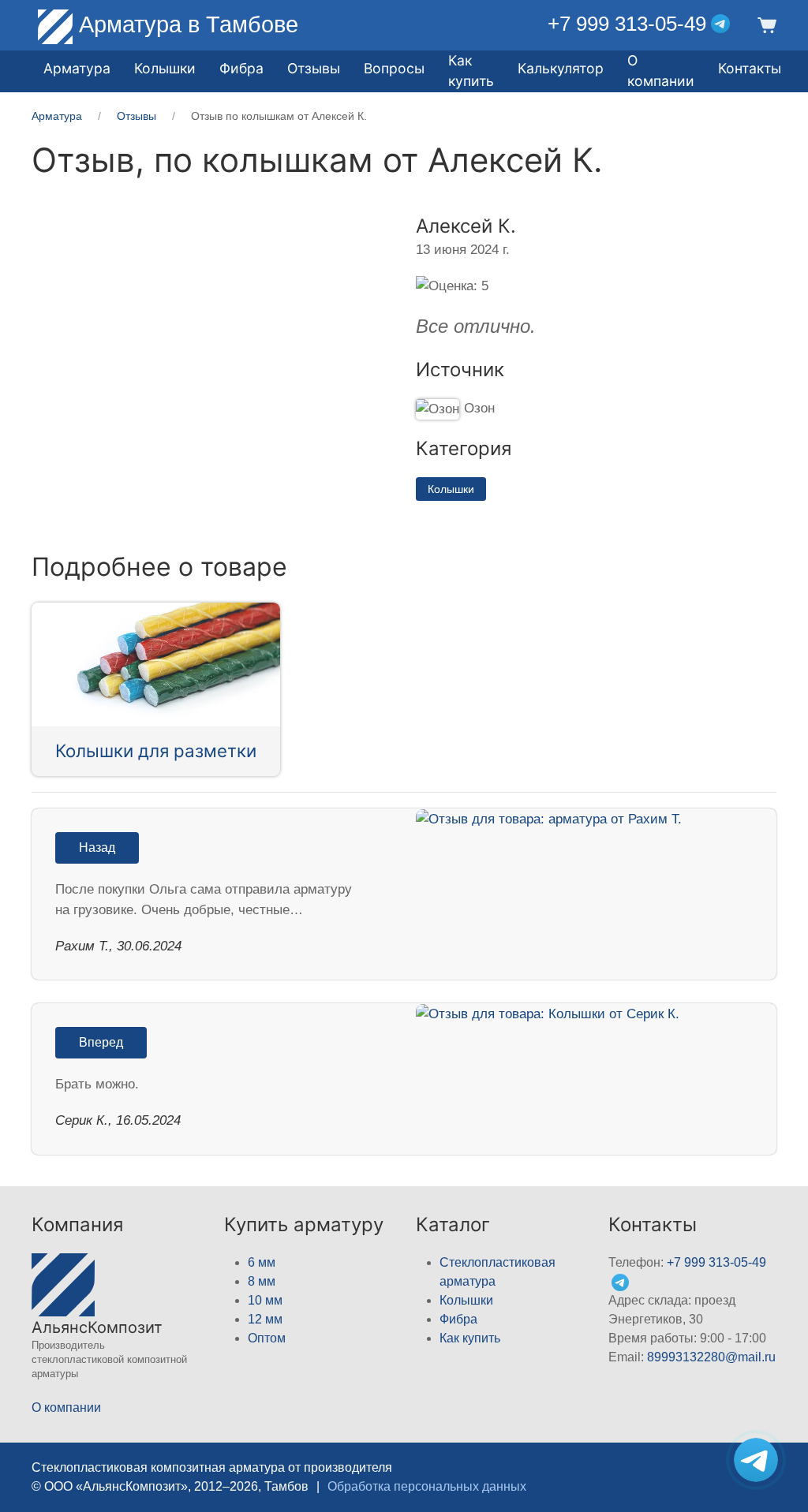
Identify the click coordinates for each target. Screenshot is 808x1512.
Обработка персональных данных (426, 1486)
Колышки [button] (165, 68)
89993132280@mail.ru (711, 1357)
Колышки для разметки (155, 750)
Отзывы (313, 68)
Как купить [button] (471, 70)
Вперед (101, 1042)
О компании (660, 70)
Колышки (451, 489)
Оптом (267, 1338)
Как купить (470, 1338)
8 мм (261, 1281)
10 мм (265, 1300)
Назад (97, 847)
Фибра (241, 68)
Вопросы (394, 68)
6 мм (261, 1262)
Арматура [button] (76, 68)
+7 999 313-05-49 (627, 24)
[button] (765, 24)
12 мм (265, 1319)
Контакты (749, 68)
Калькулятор (561, 68)
